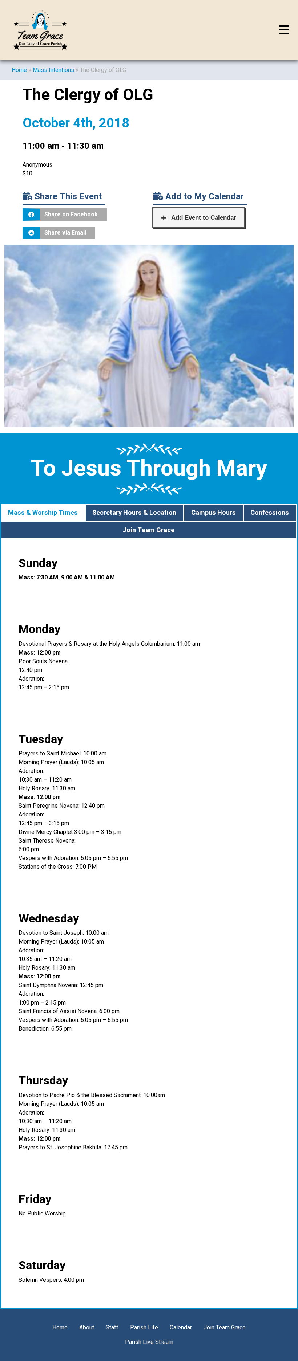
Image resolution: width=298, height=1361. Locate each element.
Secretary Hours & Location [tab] (134, 513)
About (86, 1327)
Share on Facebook (71, 214)
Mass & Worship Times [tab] (43, 513)
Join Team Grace (225, 1327)
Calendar (181, 1327)
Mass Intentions (53, 69)
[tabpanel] (149, 923)
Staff (112, 1327)
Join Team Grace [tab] (148, 530)
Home (19, 69)
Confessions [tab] (269, 513)
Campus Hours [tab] (213, 513)
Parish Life (144, 1327)
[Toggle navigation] (284, 30)
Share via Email (65, 232)
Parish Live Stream (149, 1341)
